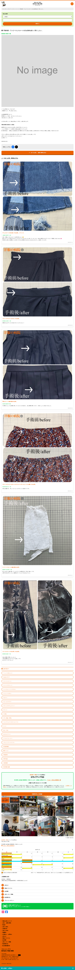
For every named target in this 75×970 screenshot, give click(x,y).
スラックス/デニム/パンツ (9, 705)
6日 (18, 9)
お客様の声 (9, 9)
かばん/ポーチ (7, 677)
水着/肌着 (6, 763)
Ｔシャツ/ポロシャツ (8, 673)
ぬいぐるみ (6, 730)
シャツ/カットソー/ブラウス (10, 689)
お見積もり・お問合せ (7, 934)
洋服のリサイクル (8, 888)
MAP (19, 955)
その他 (5, 714)
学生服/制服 (6, 746)
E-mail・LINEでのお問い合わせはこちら (10, 959)
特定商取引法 (7, 897)
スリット (5, 709)
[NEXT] (72, 849)
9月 (16, 9)
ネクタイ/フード (7, 734)
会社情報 (6, 891)
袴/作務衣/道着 (7, 767)
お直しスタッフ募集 (9, 894)
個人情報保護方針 (6, 945)
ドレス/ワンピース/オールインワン (11, 722)
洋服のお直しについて (7, 921)
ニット (5, 726)
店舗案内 (4, 932)
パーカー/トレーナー (8, 738)
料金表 (3, 924)
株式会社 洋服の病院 (37, 4)
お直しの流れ (5, 926)
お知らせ (6, 885)
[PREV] (2, 849)
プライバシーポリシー (9, 900)
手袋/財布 (6, 754)
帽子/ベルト (6, 750)
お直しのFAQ (5, 930)
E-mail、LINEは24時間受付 (8, 845)
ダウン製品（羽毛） (8, 718)
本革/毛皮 (6, 758)
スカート (5, 697)
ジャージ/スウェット (8, 685)
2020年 (13, 9)
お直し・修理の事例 (6, 923)
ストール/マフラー (7, 701)
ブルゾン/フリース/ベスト (9, 742)
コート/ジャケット (7, 681)
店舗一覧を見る (70, 837)
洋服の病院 (4, 9)
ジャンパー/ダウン (7, 693)
